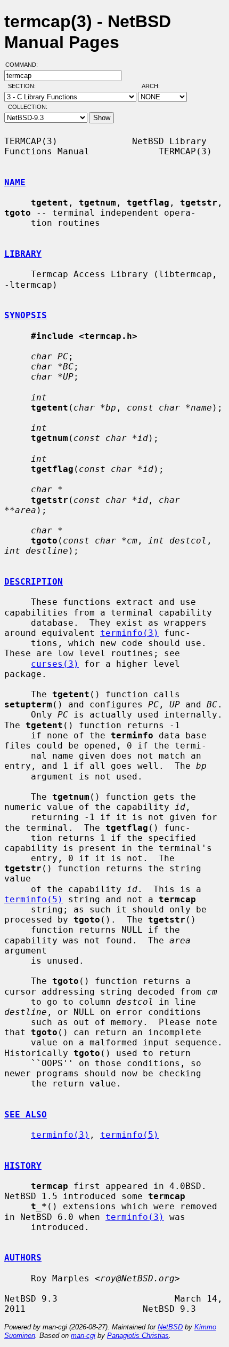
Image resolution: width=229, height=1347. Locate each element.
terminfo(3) (129, 633)
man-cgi (83, 1336)
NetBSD (170, 1327)
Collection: (27, 107)
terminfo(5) (33, 899)
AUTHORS (23, 1258)
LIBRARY (23, 254)
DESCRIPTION (33, 582)
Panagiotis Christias (138, 1336)
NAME (15, 182)
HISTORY (23, 1166)
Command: (24, 64)
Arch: (155, 86)
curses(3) (55, 664)
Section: (24, 86)
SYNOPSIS (25, 315)
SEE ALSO (25, 1114)
